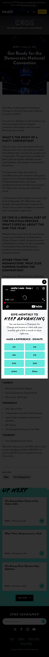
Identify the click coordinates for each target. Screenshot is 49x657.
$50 (14, 355)
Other (35, 371)
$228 (35, 363)
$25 (34, 347)
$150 (14, 363)
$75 (34, 355)
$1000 (14, 371)
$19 (14, 347)
